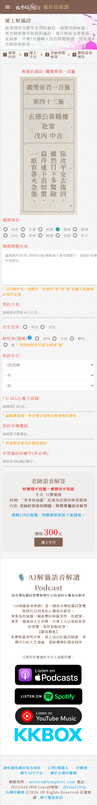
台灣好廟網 (15, 792)
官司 (32, 235)
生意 (32, 229)
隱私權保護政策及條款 (22, 767)
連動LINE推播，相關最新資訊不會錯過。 (49, 514)
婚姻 (67, 229)
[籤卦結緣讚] (29, 6)
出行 (15, 235)
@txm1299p (74, 786)
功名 (15, 229)
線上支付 (48, 542)
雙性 (81, 338)
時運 (49, 235)
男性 (34, 326)
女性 (52, 326)
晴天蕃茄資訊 (51, 797)
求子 (84, 235)
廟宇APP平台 (31, 772)
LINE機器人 (58, 767)
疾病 (49, 229)
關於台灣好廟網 (63, 772)
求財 (67, 235)
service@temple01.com (52, 781)
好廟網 (81, 767)
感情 (84, 229)
